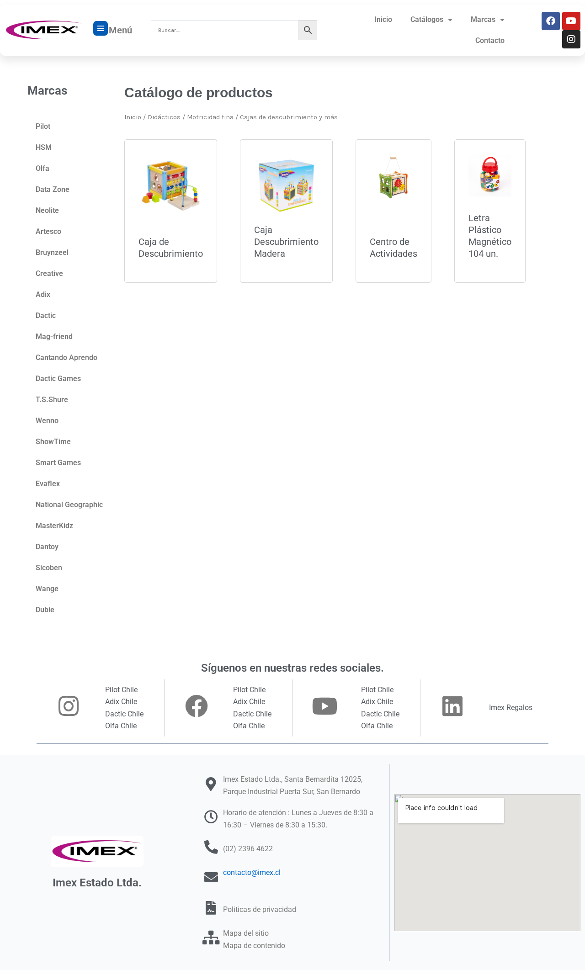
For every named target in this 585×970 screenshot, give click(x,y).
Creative (49, 273)
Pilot (43, 126)
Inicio (383, 19)
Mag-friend (54, 336)
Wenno (47, 420)
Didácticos (164, 117)
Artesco (48, 231)
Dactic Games (58, 378)
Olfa (42, 168)
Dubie (45, 609)
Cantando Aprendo (66, 357)
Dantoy (47, 546)
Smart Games (58, 462)
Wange (47, 588)
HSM (44, 147)
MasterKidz (54, 525)
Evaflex (48, 483)
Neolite (47, 210)
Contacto (490, 40)
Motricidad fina (210, 117)
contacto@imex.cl (252, 872)
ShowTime (53, 441)
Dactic (46, 315)
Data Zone (52, 189)
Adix (43, 294)
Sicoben (49, 567)
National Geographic (69, 504)
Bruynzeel (52, 252)
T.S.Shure (52, 399)
